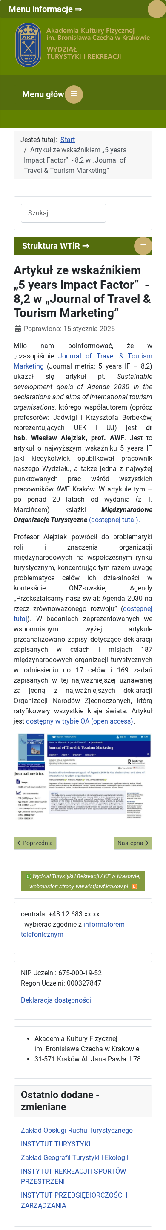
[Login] (134, 886)
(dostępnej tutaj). (114, 520)
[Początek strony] (151, 1214)
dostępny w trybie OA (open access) (79, 721)
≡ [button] (73, 93)
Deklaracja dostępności (56, 1000)
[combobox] (63, 213)
